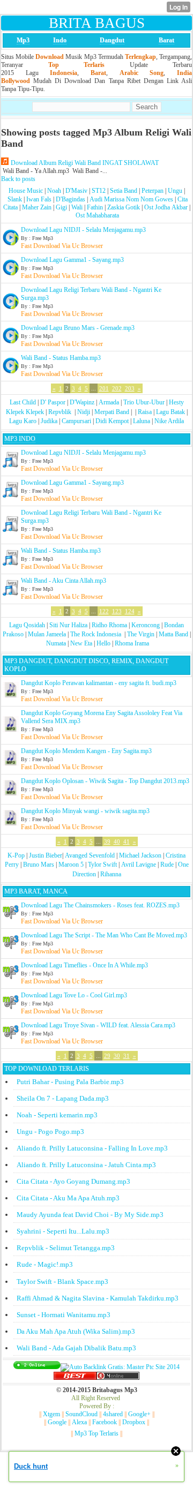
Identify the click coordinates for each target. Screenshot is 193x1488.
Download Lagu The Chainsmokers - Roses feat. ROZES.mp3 (100, 905)
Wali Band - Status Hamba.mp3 (61, 358)
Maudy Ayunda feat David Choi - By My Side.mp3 (90, 1215)
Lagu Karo (22, 421)
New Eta (81, 643)
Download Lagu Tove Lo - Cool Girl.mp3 (74, 995)
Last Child (23, 402)
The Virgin (140, 634)
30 (117, 1056)
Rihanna (110, 874)
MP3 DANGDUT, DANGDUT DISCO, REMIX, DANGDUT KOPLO (86, 665)
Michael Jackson (140, 855)
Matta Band (173, 634)
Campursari (76, 421)
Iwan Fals (38, 199)
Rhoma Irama (132, 643)
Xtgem (51, 1414)
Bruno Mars (38, 864)
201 (104, 388)
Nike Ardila (169, 421)
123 (117, 611)
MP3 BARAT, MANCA (36, 891)
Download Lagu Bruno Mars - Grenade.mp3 (78, 328)
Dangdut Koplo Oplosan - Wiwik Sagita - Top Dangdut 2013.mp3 (105, 781)
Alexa (79, 1422)
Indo (59, 40)
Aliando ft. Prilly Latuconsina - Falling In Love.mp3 (92, 1148)
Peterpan (153, 190)
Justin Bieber (45, 855)
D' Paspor (52, 402)
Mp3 (23, 40)
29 (107, 1056)
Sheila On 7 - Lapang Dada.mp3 (63, 1098)
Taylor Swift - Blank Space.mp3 (62, 1281)
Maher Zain (36, 207)
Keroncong (145, 625)
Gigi (61, 207)
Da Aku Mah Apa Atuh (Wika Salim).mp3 (76, 1331)
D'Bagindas (70, 199)
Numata (56, 643)
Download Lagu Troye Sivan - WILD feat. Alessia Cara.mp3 (98, 1025)
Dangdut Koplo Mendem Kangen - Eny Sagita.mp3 (86, 751)
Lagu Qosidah (27, 625)
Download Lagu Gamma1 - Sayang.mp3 (72, 260)
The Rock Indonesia (96, 634)
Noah (54, 190)
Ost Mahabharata (97, 215)
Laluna (141, 421)
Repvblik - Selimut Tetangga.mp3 (66, 1248)
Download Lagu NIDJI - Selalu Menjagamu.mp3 (83, 230)
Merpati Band (111, 412)
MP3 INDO (19, 438)
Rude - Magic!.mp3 (45, 1264)
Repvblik (59, 412)
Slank (15, 199)
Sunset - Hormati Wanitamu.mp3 (63, 1315)
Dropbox (133, 1422)
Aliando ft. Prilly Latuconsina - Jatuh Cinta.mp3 (86, 1165)
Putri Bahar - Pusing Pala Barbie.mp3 (70, 1082)
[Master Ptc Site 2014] (120, 1367)
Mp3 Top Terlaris (96, 1433)
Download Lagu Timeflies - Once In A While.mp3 (84, 965)
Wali (77, 207)
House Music (26, 190)
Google (57, 1422)
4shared (113, 1414)
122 (104, 611)
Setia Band (123, 190)
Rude (167, 864)
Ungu (175, 190)
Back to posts (18, 179)
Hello (103, 643)
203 (130, 388)
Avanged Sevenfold (90, 855)
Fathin (95, 207)
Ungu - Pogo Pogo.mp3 (50, 1132)
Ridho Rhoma (109, 625)
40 (117, 841)
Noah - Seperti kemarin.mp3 (57, 1115)
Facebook (104, 1422)
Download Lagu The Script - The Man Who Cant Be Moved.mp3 (104, 935)
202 (117, 388)
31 (126, 1056)
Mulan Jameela (47, 634)
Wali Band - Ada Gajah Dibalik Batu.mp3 (76, 1348)
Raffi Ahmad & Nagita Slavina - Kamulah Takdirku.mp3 (98, 1298)
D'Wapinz (82, 402)
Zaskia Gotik (123, 207)
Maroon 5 (71, 864)
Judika (49, 421)
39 (107, 841)
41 (126, 841)
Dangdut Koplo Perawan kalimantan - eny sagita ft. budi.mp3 (98, 683)
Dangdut (112, 40)
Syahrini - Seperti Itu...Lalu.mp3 (63, 1231)
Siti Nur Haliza (68, 625)
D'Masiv (76, 190)
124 (130, 611)
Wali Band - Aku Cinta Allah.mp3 (63, 580)
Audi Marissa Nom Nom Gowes (131, 199)
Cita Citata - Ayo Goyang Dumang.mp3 (73, 1181)
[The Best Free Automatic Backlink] (75, 1377)
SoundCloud (81, 1414)
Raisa (145, 412)
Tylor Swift (102, 864)
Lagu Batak (170, 412)
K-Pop (16, 855)
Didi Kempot (112, 421)
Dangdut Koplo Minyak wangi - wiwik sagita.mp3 (85, 811)
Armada (109, 402)
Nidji (83, 412)
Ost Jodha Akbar (166, 207)
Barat (166, 40)
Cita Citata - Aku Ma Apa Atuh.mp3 (68, 1198)
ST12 (99, 190)
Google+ (139, 1414)
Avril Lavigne (138, 864)
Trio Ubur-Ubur (144, 402)
